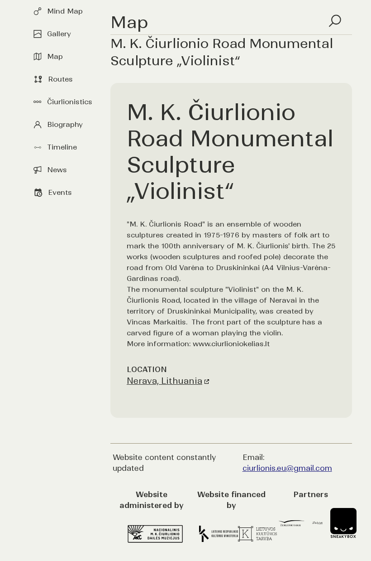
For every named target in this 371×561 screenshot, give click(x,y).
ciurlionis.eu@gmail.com (287, 468)
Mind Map (65, 11)
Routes (60, 79)
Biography (65, 124)
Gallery (59, 33)
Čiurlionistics (69, 101)
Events (60, 192)
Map (55, 56)
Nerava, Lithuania (164, 381)
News (57, 169)
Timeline (62, 147)
